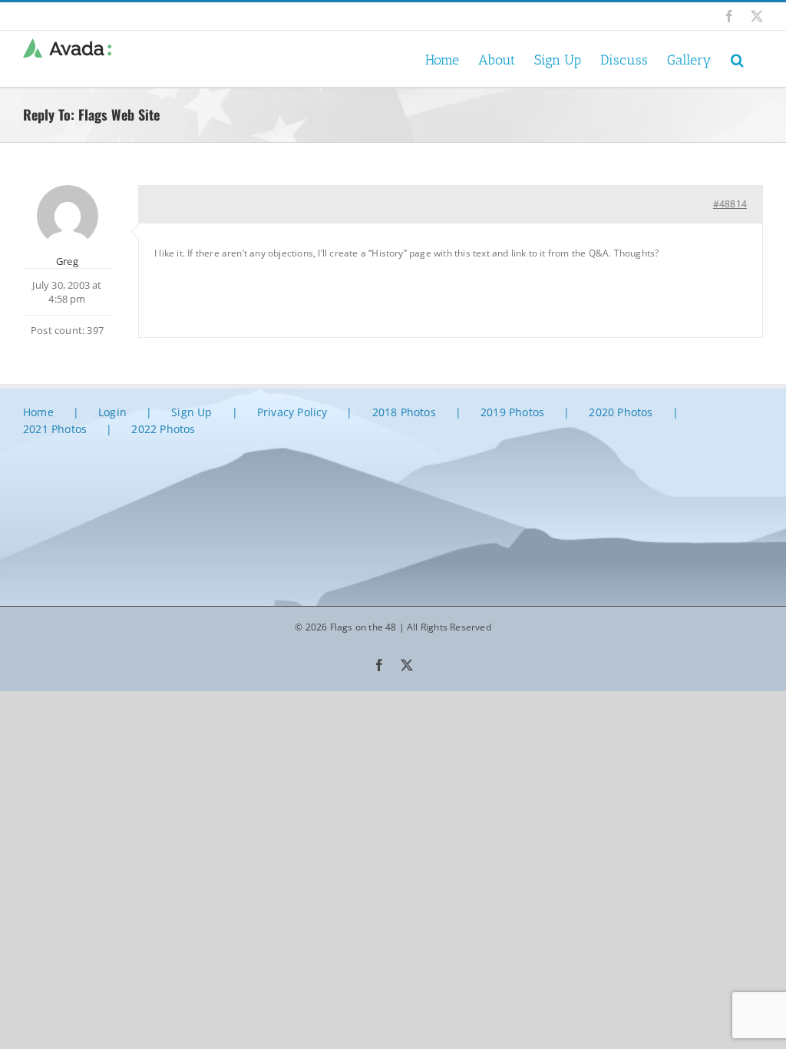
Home (38, 412)
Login (112, 412)
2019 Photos (512, 412)
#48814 (730, 203)
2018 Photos (404, 412)
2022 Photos (163, 429)
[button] (737, 59)
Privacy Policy (292, 412)
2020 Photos (620, 412)
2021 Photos (55, 429)
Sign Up (191, 412)
